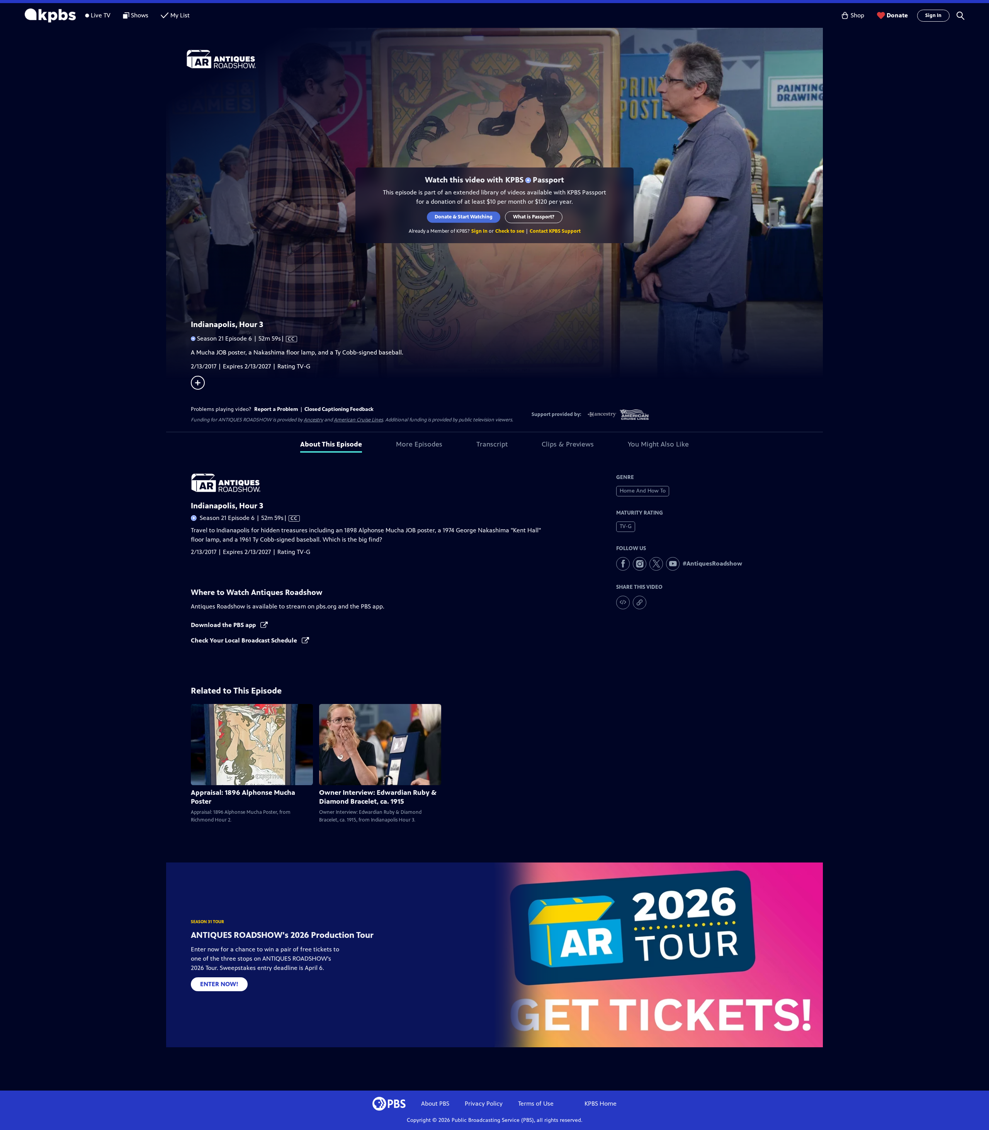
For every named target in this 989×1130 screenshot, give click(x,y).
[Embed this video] (623, 602)
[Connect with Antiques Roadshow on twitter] (656, 564)
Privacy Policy (484, 1103)
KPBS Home (601, 1103)
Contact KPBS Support (555, 231)
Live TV (100, 15)
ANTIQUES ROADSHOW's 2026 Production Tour (282, 935)
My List (180, 15)
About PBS (435, 1103)
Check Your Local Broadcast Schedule (245, 640)
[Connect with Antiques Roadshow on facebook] (623, 564)
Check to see (509, 231)
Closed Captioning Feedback (339, 409)
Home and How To (643, 490)
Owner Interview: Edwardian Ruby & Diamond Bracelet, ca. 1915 (378, 797)
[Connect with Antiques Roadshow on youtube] (673, 564)
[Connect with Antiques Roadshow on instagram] (639, 564)
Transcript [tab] (492, 444)
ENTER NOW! (219, 984)
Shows (139, 15)
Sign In (933, 15)
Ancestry (313, 420)
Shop (857, 15)
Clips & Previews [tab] (568, 444)
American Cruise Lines (358, 420)
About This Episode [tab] (331, 444)
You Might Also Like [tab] (658, 444)
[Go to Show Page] (504, 59)
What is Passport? (533, 217)
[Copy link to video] (639, 602)
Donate (897, 15)
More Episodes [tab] (419, 444)
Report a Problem (276, 409)
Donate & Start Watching (464, 217)
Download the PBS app (224, 625)
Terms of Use (536, 1103)
